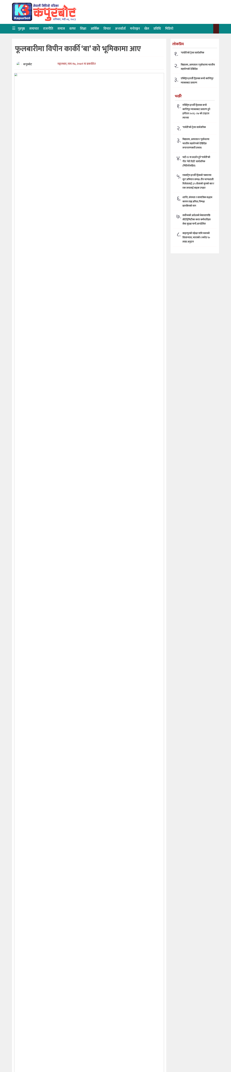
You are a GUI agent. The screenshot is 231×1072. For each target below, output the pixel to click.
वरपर (72, 28)
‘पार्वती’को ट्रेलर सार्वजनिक (192, 53)
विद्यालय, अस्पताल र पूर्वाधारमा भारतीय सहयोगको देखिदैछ (198, 67)
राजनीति (48, 28)
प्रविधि (157, 28)
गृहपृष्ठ (21, 28)
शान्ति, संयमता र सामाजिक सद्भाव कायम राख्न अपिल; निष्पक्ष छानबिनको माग (197, 201)
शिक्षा (83, 28)
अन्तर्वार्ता (120, 28)
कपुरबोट (27, 64)
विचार (107, 28)
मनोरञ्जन (135, 28)
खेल (146, 28)
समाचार (34, 28)
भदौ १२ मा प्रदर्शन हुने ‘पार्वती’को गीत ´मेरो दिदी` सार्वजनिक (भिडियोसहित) (196, 161)
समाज (61, 28)
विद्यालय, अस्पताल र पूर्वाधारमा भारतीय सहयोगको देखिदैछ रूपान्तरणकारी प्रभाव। (195, 143)
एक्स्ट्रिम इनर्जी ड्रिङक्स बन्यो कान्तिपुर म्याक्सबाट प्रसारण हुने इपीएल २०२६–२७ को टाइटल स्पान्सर (196, 111)
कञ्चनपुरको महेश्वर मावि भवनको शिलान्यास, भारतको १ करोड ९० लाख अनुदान (196, 237)
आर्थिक (95, 28)
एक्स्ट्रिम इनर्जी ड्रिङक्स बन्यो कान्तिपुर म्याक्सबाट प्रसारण (197, 80)
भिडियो (169, 28)
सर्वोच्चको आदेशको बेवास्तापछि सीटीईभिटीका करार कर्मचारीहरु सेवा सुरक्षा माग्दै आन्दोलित (196, 219)
